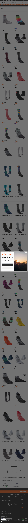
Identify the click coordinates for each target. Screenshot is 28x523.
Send (7, 265)
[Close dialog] (26, 252)
